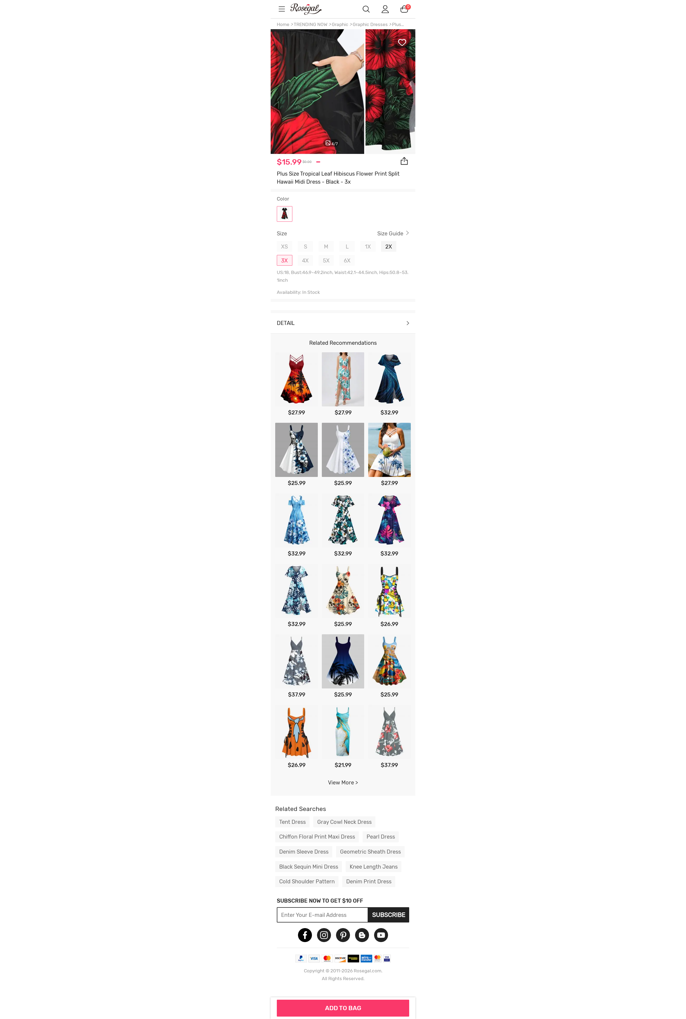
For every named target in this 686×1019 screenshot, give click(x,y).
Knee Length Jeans (374, 867)
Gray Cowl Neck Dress (344, 822)
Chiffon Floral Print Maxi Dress (317, 836)
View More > (343, 782)
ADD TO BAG (343, 1008)
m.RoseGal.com (311, 9)
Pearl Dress (381, 836)
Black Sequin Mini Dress (308, 867)
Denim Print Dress (369, 881)
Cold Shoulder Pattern (307, 881)
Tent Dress (292, 822)
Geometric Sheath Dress (370, 851)
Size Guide (390, 233)
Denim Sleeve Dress (304, 851)
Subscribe (388, 914)
